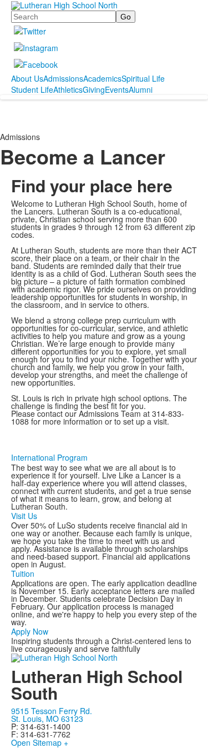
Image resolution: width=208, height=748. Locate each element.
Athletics (68, 89)
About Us (27, 78)
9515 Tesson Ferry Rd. (51, 710)
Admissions (63, 78)
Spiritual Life (143, 78)
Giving (94, 89)
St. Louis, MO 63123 (47, 718)
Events (117, 89)
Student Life (32, 89)
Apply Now (29, 631)
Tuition (22, 573)
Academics (102, 78)
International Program (49, 457)
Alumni (141, 89)
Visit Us (24, 515)
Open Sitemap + (39, 742)
